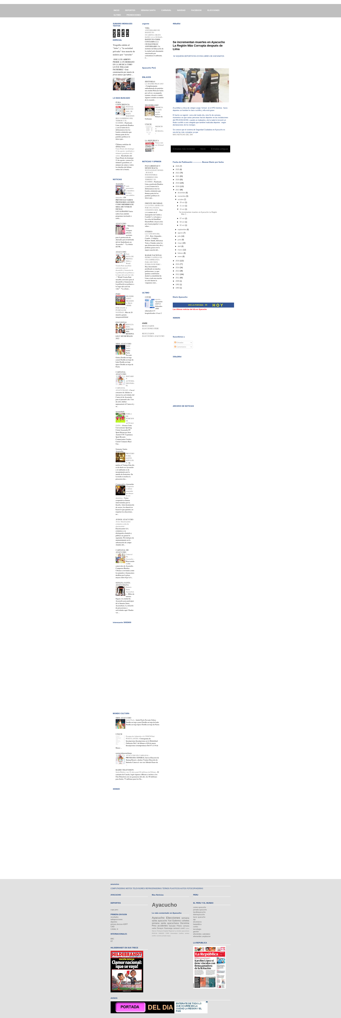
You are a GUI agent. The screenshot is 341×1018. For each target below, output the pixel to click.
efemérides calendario (201, 934)
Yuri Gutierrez (174, 920)
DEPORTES (130, 10)
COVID (148, 297)
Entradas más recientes (184, 149)
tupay (168, 935)
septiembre (182, 230)
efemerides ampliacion (201, 936)
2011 (178, 278)
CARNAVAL (166, 10)
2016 (178, 261)
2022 (178, 173)
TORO (167, 933)
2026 (178, 166)
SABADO (161, 933)
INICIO (116, 10)
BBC (112, 939)
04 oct (182, 222)
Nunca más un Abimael (159, 143)
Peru (154, 926)
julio (179, 236)
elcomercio (197, 922)
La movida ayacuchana (182, 931)
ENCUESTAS (121, 322)
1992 (178, 284)
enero (180, 256)
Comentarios (181, 347)
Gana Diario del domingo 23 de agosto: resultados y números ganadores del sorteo (125, 152)
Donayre (160, 928)
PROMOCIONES (134, 15)
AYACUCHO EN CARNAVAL (137, 755)
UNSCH (148, 124)
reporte (158, 299)
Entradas (179, 343)
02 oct (182, 225)
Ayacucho (119, 183)
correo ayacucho (199, 907)
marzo (180, 250)
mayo (180, 243)
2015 (178, 264)
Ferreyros (160, 931)
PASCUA (154, 933)
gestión (196, 932)
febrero (181, 253)
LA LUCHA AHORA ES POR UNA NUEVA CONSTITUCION (154, 207)
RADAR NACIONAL (153, 255)
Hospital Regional (168, 931)
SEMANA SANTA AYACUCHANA (123, 583)
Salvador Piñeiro (175, 926)
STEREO (148, 231)
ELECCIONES (213, 10)
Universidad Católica (177, 933)
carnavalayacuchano (124, 753)
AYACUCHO (121, 223)
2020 (178, 180)
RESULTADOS (130, 325)
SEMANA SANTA (148, 10)
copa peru (114, 910)
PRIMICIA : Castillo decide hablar (159, 110)
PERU (118, 294)
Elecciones (173, 917)
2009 (178, 281)
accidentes (162, 926)
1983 (178, 288)
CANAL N (114, 929)
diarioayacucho (199, 914)
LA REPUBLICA (152, 140)
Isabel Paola (128, 347)
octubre (181, 199)
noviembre (182, 196)
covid (182, 928)
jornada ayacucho (200, 910)
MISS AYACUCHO (123, 343)
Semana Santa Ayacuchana (130, 590)
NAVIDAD (181, 10)
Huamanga (168, 928)
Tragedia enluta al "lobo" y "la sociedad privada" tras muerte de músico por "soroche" (124, 49)
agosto (180, 233)
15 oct (182, 209)
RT (112, 941)
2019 (178, 183)
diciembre (182, 193)
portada (164, 935)
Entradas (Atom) (206, 156)
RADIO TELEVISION (125, 769)
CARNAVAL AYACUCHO (121, 373)
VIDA (147, 28)
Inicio (203, 149)
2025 (178, 169)
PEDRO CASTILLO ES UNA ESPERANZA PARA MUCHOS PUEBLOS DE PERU (153, 260)
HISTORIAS (150, 81)
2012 (178, 274)
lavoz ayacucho (199, 917)
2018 (178, 186)
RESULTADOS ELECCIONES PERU (150, 327)
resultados (115, 917)
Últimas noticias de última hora (123, 145)
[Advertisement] (204, 31)
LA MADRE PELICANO (154, 83)
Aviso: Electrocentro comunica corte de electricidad (123, 523)
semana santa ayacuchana (165, 923)
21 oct (182, 206)
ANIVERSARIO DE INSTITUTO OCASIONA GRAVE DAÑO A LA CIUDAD (153, 33)
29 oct (182, 202)
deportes (114, 922)
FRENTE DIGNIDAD (153, 203)
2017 (178, 190)
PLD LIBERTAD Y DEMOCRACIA (152, 166)
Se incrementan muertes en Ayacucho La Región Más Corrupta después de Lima (199, 45)
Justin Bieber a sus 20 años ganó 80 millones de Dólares (136, 772)
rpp (194, 919)
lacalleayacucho (199, 912)
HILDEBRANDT (152, 105)
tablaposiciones (117, 919)
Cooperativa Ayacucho (125, 484)
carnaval (176, 928)
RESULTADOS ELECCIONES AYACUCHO (153, 334)
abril (179, 246)
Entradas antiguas (219, 149)
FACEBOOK (196, 10)
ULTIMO (117, 15)
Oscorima (184, 923)
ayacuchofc (120, 411)
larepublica (197, 924)
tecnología (197, 929)
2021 (178, 176)
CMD (112, 927)
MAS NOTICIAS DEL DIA (183, 135)
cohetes (185, 920)
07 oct (182, 218)
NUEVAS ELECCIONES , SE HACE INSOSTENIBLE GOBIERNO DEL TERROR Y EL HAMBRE (154, 176)
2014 (178, 268)
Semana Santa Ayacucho (121, 450)
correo (195, 927)
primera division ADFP (119, 924)
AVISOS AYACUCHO (124, 519)
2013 (178, 271)
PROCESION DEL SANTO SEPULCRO (130, 458)
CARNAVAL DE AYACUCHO (122, 551)
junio (180, 240)
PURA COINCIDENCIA (123, 103)
